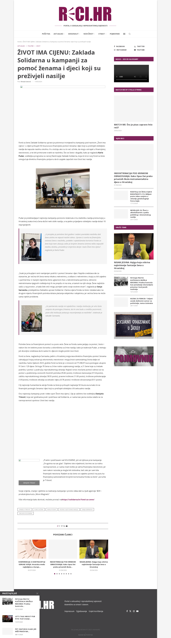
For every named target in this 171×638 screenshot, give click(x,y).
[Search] (129, 33)
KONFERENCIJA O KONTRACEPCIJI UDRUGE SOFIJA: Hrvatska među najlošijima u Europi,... (31, 564)
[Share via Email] (66, 526)
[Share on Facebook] (61, 526)
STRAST (101, 34)
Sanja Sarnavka (87, 509)
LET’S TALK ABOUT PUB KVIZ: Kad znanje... (25, 617)
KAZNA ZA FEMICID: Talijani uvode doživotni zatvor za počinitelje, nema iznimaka (141, 300)
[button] (21, 557)
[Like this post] (59, 526)
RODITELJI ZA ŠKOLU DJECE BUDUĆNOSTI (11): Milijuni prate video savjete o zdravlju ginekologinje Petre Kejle (141, 196)
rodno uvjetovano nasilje (69, 509)
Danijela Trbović (24, 509)
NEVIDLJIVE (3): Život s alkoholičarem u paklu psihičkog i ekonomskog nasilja (140, 213)
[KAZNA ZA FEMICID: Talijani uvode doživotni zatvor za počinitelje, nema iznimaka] (121, 302)
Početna (46, 34)
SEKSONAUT (73, 34)
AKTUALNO (58, 34)
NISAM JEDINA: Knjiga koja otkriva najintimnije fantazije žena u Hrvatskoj (94, 564)
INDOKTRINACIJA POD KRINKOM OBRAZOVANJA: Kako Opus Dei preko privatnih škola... (63, 564)
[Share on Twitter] (64, 526)
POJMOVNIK (115, 34)
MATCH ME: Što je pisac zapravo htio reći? (133, 126)
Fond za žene (38, 509)
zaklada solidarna (25, 513)
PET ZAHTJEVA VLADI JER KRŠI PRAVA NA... (25, 630)
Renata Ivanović (26, 82)
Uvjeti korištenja (96, 611)
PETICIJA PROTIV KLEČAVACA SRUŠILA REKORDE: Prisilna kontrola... (24, 602)
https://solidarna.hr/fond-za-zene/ (78, 499)
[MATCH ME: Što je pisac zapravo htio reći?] (134, 109)
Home (19, 42)
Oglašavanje (81, 611)
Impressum (69, 611)
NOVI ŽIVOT (88, 34)
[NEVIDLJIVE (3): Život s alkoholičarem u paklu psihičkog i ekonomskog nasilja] (121, 213)
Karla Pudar (51, 509)
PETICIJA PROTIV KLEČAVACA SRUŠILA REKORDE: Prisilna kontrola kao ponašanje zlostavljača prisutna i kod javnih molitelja (141, 283)
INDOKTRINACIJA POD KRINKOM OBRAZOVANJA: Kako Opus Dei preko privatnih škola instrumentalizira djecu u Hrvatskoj (133, 177)
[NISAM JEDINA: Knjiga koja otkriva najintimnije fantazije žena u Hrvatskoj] (93, 549)
